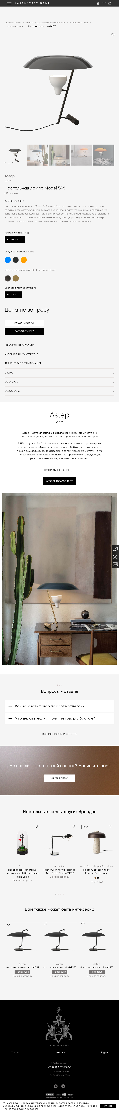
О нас (15, 1052)
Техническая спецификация (23, 363)
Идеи (104, 1052)
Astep (10, 176)
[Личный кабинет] (98, 3)
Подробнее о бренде (59, 470)
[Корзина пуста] (110, 3)
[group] (22, 855)
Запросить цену (24, 331)
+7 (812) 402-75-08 (59, 1067)
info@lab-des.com (59, 1063)
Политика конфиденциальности (59, 1098)
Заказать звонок (24, 323)
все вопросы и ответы (59, 734)
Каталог (60, 1052)
